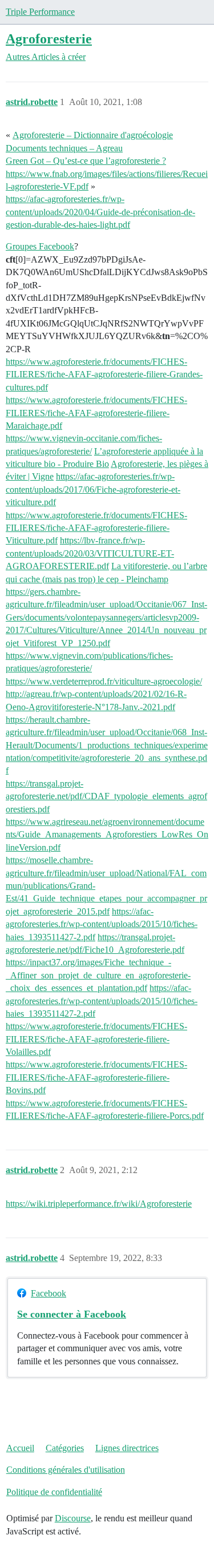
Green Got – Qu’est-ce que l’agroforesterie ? (86, 161)
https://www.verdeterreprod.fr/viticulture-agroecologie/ (104, 681)
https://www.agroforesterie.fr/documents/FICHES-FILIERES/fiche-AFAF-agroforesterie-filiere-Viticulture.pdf (96, 528)
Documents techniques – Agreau (64, 148)
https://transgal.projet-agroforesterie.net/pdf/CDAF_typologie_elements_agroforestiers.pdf (106, 796)
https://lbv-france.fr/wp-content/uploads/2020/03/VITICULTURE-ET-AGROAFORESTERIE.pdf (90, 553)
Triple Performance (40, 12)
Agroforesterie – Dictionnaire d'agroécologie (93, 135)
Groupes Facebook (40, 246)
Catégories (65, 1448)
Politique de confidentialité (54, 1492)
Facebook (48, 1293)
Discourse (73, 1518)
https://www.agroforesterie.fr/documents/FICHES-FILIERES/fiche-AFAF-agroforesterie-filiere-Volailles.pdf (96, 1039)
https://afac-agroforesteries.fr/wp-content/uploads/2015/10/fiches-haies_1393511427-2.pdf (101, 924)
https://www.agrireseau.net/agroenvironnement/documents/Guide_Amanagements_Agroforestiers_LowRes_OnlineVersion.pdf (107, 834)
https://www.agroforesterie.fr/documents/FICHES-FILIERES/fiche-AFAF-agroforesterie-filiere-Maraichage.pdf (96, 412)
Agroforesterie (49, 38)
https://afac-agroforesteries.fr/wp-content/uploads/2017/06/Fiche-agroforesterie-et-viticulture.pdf (93, 489)
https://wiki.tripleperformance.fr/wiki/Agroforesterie (99, 1203)
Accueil (20, 1448)
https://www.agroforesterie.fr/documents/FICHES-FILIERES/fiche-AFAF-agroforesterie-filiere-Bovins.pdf (96, 1077)
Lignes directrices (127, 1448)
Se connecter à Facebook (71, 1314)
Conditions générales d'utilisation (65, 1470)
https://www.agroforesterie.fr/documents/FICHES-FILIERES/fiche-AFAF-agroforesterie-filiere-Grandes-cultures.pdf (104, 374)
